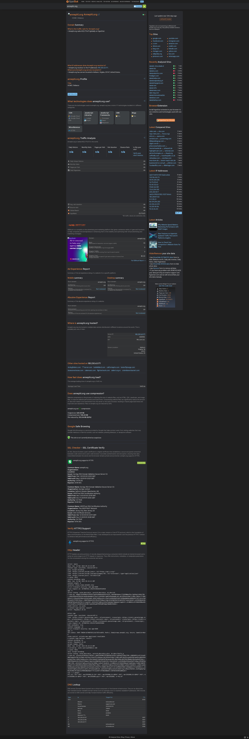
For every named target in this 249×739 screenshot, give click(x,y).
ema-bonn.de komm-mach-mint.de (162, 161)
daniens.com (153, 71)
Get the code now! (165, 286)
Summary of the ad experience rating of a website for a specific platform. (92, 273)
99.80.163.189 (154, 187)
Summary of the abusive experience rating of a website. (86, 301)
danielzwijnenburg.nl (156, 81)
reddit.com (172, 46)
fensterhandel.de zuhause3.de (160, 148)
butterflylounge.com (128, 367)
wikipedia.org (157, 54)
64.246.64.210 (154, 204)
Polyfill (88, 120)
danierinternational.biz (157, 95)
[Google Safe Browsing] (69, 437)
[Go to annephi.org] (99, 14)
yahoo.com (173, 51)
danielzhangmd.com (156, 83)
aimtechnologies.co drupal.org (161, 153)
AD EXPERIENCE (115, 1)
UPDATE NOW (165, 19)
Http (74, 550)
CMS (118, 113)
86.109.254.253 (154, 202)
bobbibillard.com (99, 367)
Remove (156, 268)
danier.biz (152, 69)
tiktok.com (156, 46)
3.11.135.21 (152, 199)
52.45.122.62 (153, 185)
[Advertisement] (107, 48)
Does (86, 393)
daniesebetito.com (156, 73)
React (104, 120)
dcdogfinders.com (74, 367)
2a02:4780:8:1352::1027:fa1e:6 (160, 194)
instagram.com (174, 41)
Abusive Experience (81, 297)
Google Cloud (75, 116)
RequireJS (105, 123)
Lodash (88, 118)
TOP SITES (87, 1)
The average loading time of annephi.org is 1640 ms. (85, 381)
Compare (139, 6)
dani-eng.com (154, 93)
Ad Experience (79, 269)
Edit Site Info (72, 94)
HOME (82, 1)
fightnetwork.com (103, 370)
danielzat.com (154, 98)
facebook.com (158, 41)
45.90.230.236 (154, 180)
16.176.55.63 (153, 182)
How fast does (84, 377)
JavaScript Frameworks (105, 114)
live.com (171, 54)
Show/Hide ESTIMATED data (163, 257)
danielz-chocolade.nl (156, 66)
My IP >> (179, 213)
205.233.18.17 (154, 192)
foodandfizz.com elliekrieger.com (161, 165)
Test (143, 543)
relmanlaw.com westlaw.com (160, 158)
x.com (155, 44)
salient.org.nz (116, 370)
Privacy (127, 737)
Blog (122, 737)
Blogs (134, 113)
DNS (74, 684)
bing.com (156, 49)
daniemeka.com (154, 78)
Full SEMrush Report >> (138, 260)
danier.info (153, 88)
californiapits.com (113, 367)
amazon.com (173, 44)
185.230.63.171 (103, 68)
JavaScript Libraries (89, 114)
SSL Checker (86, 447)
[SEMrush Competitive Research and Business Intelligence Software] (76, 225)
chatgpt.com (157, 51)
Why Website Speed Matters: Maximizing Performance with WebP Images (168, 227)
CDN (70, 113)
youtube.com (173, 38)
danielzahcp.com (155, 100)
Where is (83, 323)
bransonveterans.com (75, 370)
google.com (157, 38)
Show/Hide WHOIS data (161, 264)
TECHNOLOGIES (135, 1)
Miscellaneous (74, 127)
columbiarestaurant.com (130, 370)
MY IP (142, 1)
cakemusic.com (90, 370)
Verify (79, 528)
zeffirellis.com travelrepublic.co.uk (162, 156)
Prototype (105, 118)
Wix (119, 116)
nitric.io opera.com (157, 136)
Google (79, 426)
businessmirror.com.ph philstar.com (162, 163)
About (133, 737)
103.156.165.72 (154, 177)
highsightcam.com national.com (161, 151)
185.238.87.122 (154, 197)
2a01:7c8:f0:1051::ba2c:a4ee (159, 175)
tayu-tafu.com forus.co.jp (159, 134)
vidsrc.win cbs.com (156, 131)
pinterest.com (158, 56)
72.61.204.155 (154, 190)
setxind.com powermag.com (160, 139)
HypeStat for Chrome (167, 120)
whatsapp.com (174, 56)
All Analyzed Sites (114, 737)
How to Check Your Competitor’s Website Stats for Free (169, 245)
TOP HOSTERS (106, 1)
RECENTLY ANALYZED (97, 1)
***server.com (87, 367)
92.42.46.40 (153, 209)
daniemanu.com (154, 90)
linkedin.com (173, 49)
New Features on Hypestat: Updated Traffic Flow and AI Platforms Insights (167, 236)
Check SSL (141, 463)
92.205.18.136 (154, 207)
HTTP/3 (73, 130)
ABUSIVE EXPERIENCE (125, 1)
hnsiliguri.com (154, 76)
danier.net (152, 86)
